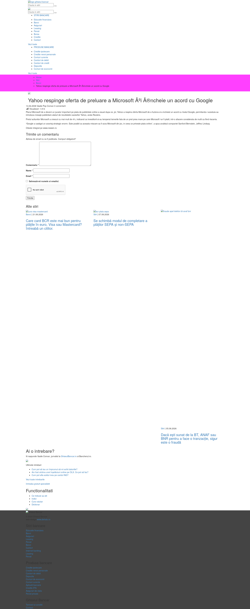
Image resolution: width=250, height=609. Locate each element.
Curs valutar (37, 501)
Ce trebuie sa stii (39, 495)
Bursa (36, 34)
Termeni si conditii (34, 604)
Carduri (37, 39)
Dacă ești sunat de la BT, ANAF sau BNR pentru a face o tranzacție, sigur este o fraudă (189, 438)
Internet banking (33, 550)
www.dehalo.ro (43, 519)
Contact (29, 607)
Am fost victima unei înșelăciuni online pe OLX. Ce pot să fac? (60, 472)
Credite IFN (31, 587)
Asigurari (38, 25)
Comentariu (32, 165)
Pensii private (32, 593)
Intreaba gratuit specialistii (38, 483)
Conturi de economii (43, 68)
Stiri (95, 214)
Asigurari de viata (34, 590)
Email (29, 176)
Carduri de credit (41, 63)
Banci (36, 22)
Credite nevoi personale (45, 54)
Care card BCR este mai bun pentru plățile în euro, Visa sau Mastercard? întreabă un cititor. (54, 224)
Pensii (36, 31)
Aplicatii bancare (33, 585)
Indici (34, 498)
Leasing (37, 28)
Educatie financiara (42, 19)
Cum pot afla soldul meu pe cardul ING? (50, 475)
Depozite (38, 65)
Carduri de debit (41, 60)
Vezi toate (32, 44)
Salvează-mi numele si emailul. (43, 181)
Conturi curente (41, 57)
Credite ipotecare (42, 51)
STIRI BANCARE (41, 15)
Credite (37, 36)
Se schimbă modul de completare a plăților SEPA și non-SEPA (120, 222)
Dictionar (36, 504)
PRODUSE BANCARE (44, 47)
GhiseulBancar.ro (69, 456)
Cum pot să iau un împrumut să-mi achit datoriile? (54, 469)
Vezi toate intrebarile (35, 479)
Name (29, 170)
